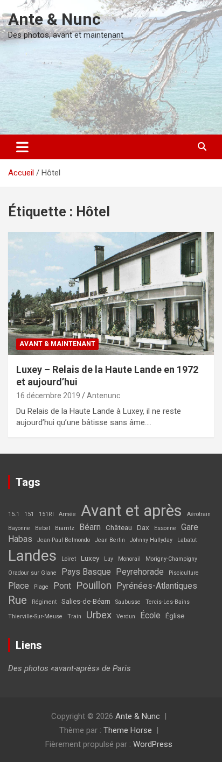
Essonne (165, 528)
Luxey (90, 558)
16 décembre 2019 (48, 395)
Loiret (68, 558)
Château (119, 527)
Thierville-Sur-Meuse (35, 616)
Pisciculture (184, 572)
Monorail (129, 558)
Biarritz (64, 528)
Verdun (125, 616)
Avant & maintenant (57, 344)
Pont (62, 586)
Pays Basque (86, 572)
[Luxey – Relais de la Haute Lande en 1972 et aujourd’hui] (111, 293)
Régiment (44, 601)
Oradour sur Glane (32, 572)
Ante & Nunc (54, 19)
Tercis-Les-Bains (167, 601)
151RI (46, 514)
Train (74, 616)
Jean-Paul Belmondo (63, 540)
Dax (143, 527)
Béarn (90, 527)
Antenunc (103, 395)
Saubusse (128, 601)
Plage (41, 586)
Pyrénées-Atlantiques (156, 586)
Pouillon (94, 585)
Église (174, 615)
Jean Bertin (110, 540)
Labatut (187, 540)
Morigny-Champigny (171, 558)
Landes (32, 556)
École (150, 615)
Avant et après (131, 511)
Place (18, 586)
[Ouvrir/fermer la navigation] (22, 147)
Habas (20, 539)
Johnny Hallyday (151, 540)
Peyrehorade (140, 572)
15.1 (13, 514)
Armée (67, 514)
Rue (17, 600)
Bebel (42, 528)
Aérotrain (199, 514)
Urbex (99, 615)
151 (29, 514)
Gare (189, 527)
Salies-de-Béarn (85, 601)
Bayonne (19, 528)
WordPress (152, 744)
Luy (108, 558)
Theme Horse (127, 730)
